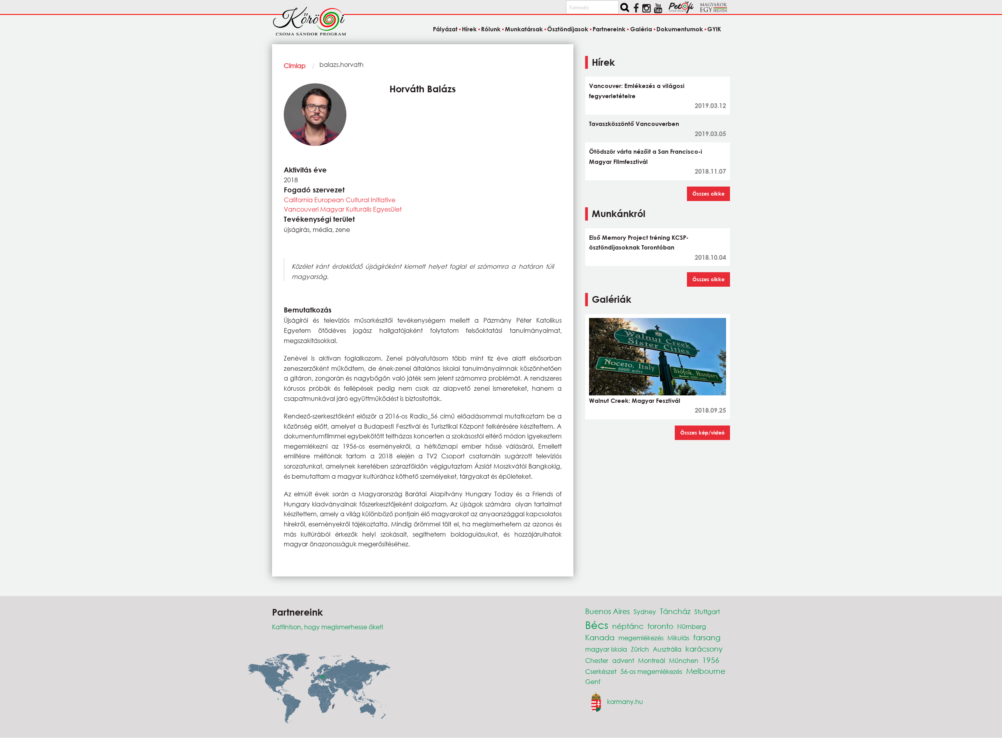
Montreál (651, 660)
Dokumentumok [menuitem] (679, 28)
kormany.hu (625, 701)
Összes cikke (708, 193)
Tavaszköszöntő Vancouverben (634, 123)
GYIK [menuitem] (714, 28)
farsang (707, 637)
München (683, 660)
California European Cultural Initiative (339, 200)
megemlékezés (640, 638)
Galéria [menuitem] (641, 28)
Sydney (645, 611)
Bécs (596, 624)
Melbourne (705, 670)
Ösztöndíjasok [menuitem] (567, 28)
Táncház (675, 611)
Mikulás (678, 638)
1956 (710, 659)
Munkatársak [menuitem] (524, 28)
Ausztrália (667, 649)
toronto (660, 625)
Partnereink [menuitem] (609, 28)
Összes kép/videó (702, 432)
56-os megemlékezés (651, 671)
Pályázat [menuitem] (445, 28)
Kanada (600, 637)
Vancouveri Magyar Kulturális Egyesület (343, 209)
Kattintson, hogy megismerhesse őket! (328, 627)
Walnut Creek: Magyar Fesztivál (634, 400)
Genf (592, 681)
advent (623, 660)
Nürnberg (691, 626)
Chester (596, 660)
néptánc (627, 625)
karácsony (704, 648)
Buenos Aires (607, 611)
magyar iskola (606, 649)
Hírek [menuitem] (469, 28)
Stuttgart (707, 611)
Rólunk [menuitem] (491, 28)
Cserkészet (600, 671)
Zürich (640, 649)
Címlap (295, 65)
